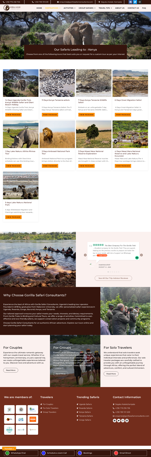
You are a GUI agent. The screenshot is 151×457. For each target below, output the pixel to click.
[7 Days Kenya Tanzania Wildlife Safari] (93, 94)
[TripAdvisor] (9, 409)
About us (119, 8)
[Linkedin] (127, 420)
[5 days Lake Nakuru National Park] (20, 197)
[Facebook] (131, 2)
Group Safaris (86, 8)
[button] (53, 8)
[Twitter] (135, 2)
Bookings (87, 453)
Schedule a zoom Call (57, 453)
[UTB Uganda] (21, 419)
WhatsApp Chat (18, 453)
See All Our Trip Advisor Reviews (113, 278)
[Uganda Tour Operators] (21, 409)
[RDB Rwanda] (32, 409)
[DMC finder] (9, 429)
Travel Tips (104, 8)
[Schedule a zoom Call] (44, 453)
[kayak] (32, 419)
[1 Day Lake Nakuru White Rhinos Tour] (20, 145)
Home (39, 8)
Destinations (51, 8)
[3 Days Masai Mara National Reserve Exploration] (93, 145)
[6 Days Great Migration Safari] (130, 94)
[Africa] (9, 419)
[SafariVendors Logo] (32, 429)
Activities (68, 8)
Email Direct (125, 453)
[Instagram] (140, 2)
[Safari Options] (21, 429)
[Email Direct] (116, 453)
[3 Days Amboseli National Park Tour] (57, 145)
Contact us (133, 8)
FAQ (144, 8)
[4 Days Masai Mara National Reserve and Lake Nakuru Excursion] (130, 145)
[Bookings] (80, 453)
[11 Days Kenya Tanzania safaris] (57, 94)
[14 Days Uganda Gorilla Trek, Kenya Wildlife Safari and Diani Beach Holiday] (20, 94)
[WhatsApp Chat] (7, 453)
